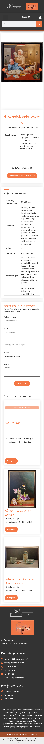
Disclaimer (33, 734)
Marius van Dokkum (28, 127)
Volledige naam (10, 317)
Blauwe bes (12, 423)
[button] (5, 17)
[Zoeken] (39, 24)
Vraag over (8, 353)
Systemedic (28, 742)
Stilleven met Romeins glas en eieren (19, 581)
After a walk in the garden (18, 513)
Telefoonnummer (11, 329)
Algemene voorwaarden (17, 734)
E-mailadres (9, 341)
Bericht (7, 364)
